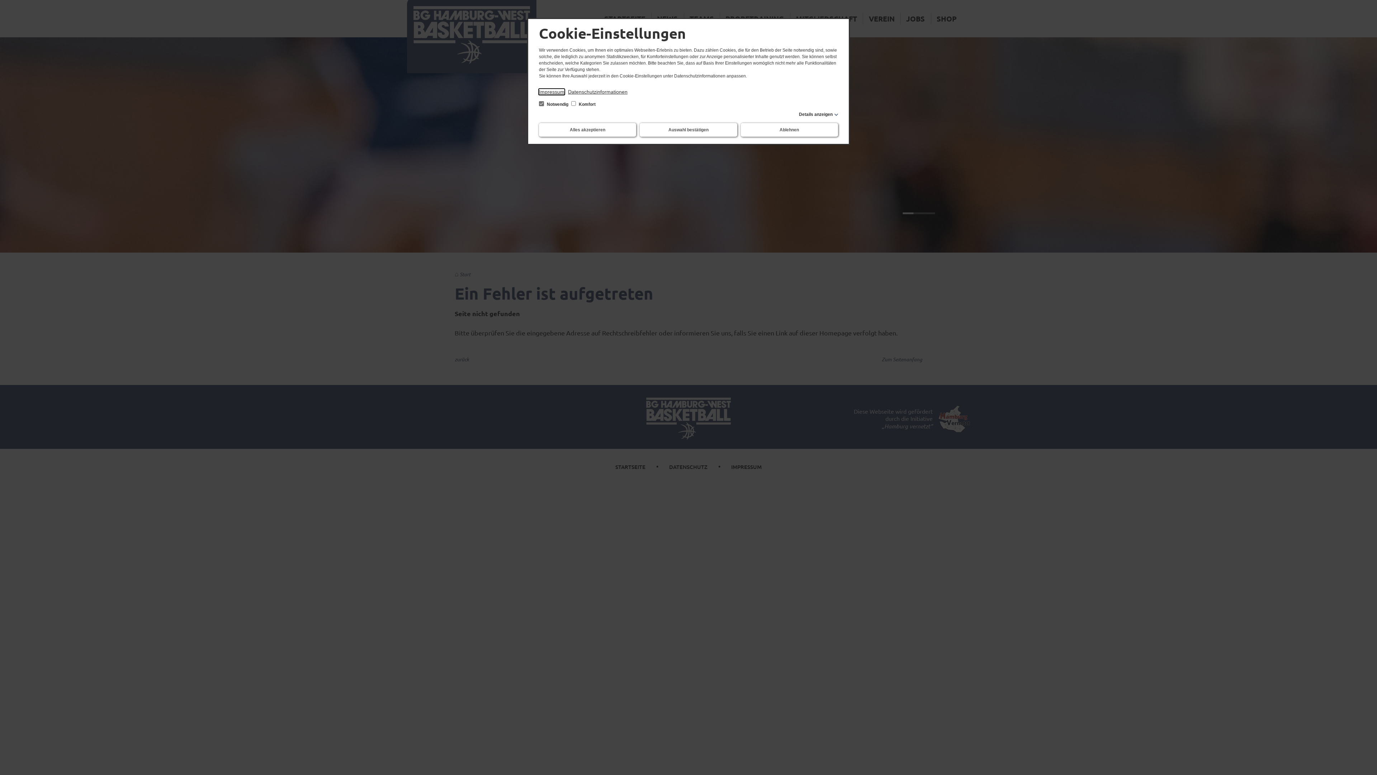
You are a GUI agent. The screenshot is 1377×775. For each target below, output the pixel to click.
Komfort (587, 104)
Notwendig (557, 104)
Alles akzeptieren (587, 129)
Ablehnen (789, 129)
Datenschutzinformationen (598, 92)
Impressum (551, 92)
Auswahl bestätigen (688, 129)
